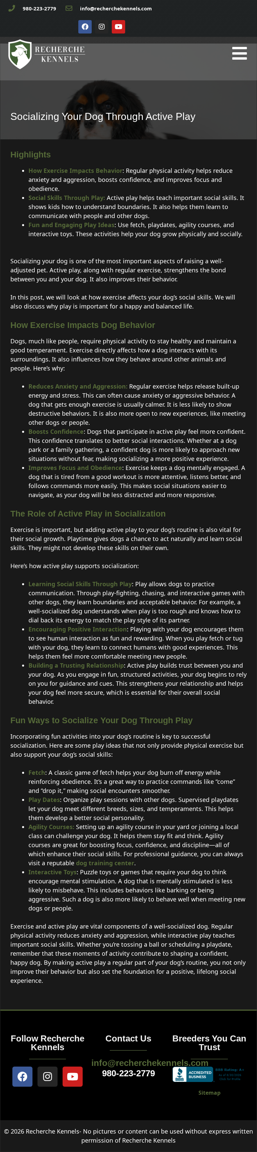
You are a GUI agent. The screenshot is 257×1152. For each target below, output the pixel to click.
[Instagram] (101, 26)
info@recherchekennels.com (149, 1063)
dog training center (105, 863)
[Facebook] (85, 26)
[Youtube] (118, 26)
